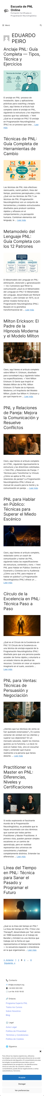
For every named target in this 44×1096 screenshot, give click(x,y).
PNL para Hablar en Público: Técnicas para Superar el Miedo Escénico (20, 509)
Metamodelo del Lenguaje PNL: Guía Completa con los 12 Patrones (22, 239)
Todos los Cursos (14, 1007)
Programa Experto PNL (16, 1003)
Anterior (8, 960)
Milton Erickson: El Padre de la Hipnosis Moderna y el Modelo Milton (21, 328)
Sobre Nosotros (13, 1011)
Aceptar (22, 1077)
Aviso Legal (11, 1027)
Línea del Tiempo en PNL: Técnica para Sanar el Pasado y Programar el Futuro (20, 880)
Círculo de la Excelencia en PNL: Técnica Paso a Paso (22, 601)
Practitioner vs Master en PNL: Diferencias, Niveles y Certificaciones (18, 777)
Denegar (22, 1084)
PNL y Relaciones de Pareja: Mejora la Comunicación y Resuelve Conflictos (21, 417)
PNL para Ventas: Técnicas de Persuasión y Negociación (20, 688)
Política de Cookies (15, 1039)
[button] (40, 1051)
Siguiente (9, 963)
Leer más (21, 220)
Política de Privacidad (16, 1031)
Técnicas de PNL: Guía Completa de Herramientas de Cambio (21, 146)
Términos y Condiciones (17, 1035)
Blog (8, 1015)
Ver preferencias (22, 1090)
